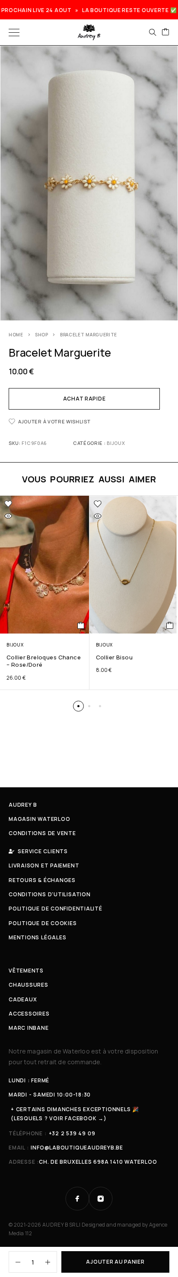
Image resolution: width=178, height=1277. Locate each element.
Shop (41, 335)
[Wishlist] (8, 504)
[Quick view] (8, 516)
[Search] (152, 32)
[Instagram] (100, 1198)
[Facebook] (77, 1198)
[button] (78, 706)
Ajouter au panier (115, 1261)
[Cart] (165, 32)
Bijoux (116, 443)
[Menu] (14, 32)
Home (16, 335)
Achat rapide (84, 398)
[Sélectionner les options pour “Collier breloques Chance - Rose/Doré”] (81, 625)
